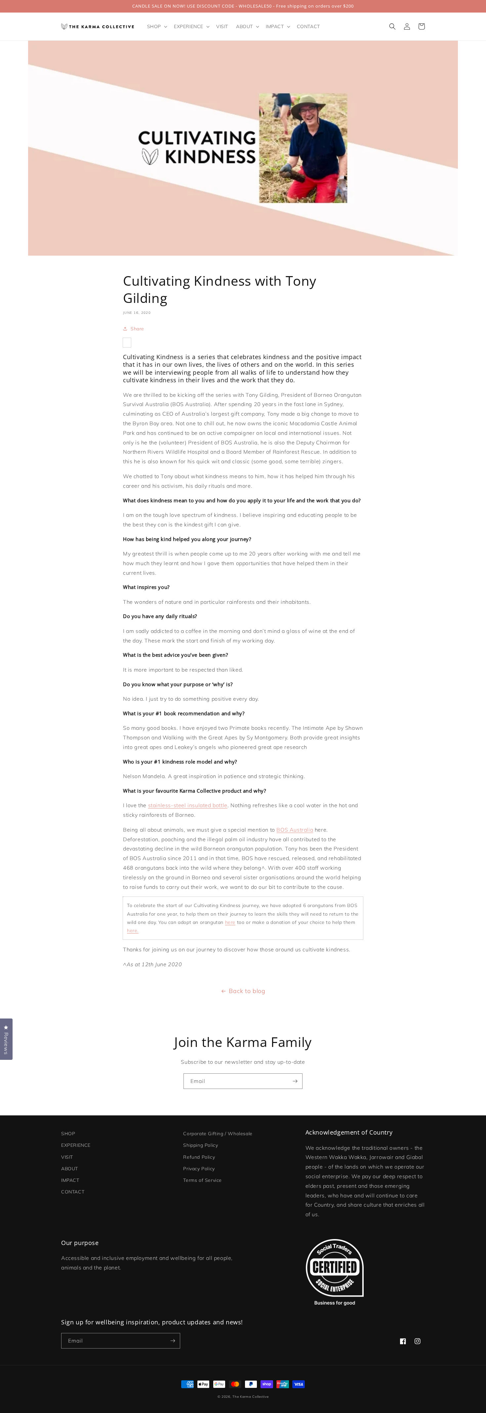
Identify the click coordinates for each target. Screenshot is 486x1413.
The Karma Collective (250, 1396)
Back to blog (247, 991)
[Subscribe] (295, 1081)
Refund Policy (199, 1157)
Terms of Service (202, 1180)
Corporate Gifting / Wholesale (217, 1134)
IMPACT (70, 1180)
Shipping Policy (200, 1145)
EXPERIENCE (76, 1145)
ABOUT (69, 1169)
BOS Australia (294, 829)
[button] (156, 26)
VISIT (67, 1157)
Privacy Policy (199, 1169)
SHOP (68, 1134)
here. (133, 931)
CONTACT (72, 1192)
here (230, 922)
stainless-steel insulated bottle (187, 805)
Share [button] (137, 329)
